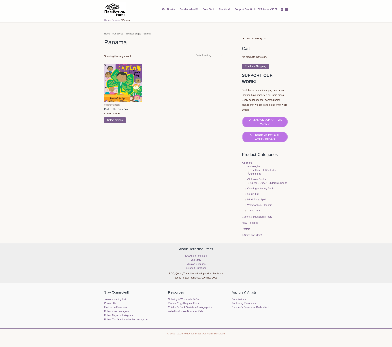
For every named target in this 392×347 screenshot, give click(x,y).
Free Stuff (208, 9)
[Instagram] (286, 9)
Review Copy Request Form (183, 303)
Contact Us (110, 303)
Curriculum (253, 194)
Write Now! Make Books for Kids (185, 311)
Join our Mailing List (115, 299)
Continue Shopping (255, 66)
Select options (115, 120)
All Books (247, 162)
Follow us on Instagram (116, 311)
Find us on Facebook (115, 307)
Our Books (168, 9)
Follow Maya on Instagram (118, 315)
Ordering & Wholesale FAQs (183, 299)
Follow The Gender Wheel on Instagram (125, 319)
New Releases (250, 223)
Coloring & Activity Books (261, 188)
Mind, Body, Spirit (256, 199)
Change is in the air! (196, 256)
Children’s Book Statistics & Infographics (190, 307)
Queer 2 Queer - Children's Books (268, 183)
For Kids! (224, 9)
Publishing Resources (244, 303)
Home (107, 33)
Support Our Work (245, 9)
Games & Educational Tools (257, 216)
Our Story (196, 260)
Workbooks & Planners (259, 205)
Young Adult (253, 210)
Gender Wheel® (189, 9)
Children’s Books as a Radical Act (250, 307)
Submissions (239, 299)
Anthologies (253, 166)
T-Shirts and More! (252, 235)
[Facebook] (282, 9)
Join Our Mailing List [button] (256, 38)
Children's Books (256, 179)
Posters (246, 229)
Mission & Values (196, 264)
